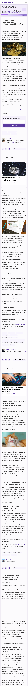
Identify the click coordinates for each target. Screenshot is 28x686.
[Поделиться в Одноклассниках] (6, 149)
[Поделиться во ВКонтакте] (9, 149)
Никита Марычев (10, 559)
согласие (7, 9)
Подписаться (14, 125)
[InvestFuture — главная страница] (7, 2)
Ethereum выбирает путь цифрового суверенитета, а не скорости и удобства (13, 179)
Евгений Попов (9, 138)
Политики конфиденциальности (13, 12)
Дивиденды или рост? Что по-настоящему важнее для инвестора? (13, 389)
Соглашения (9, 11)
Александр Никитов (11, 349)
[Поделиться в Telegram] (3, 149)
